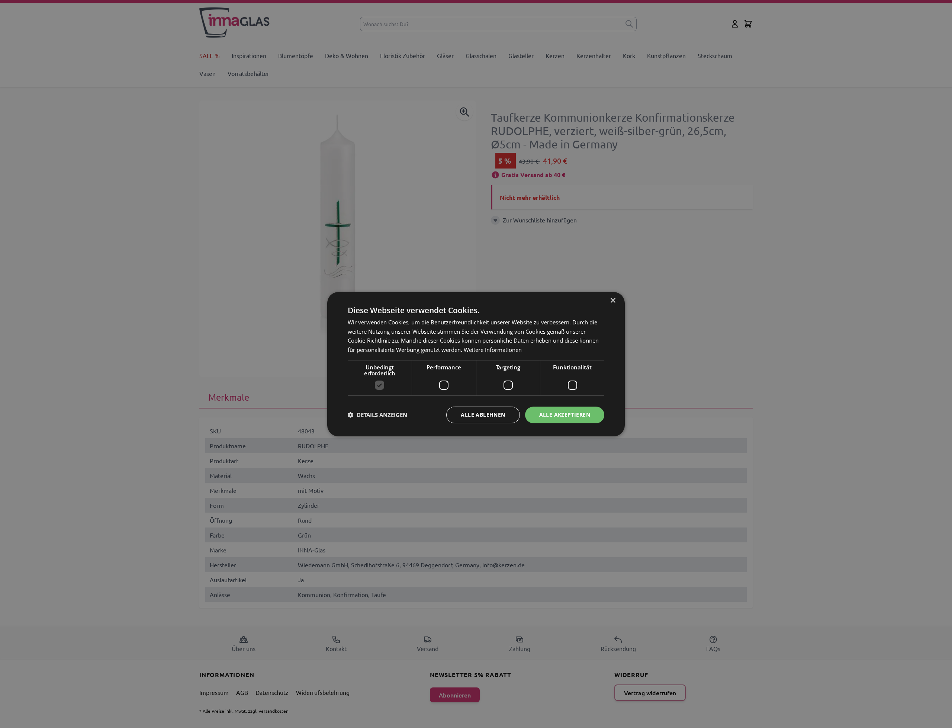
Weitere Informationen (493, 349)
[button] (377, 414)
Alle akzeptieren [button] (564, 414)
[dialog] (476, 364)
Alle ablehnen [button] (483, 414)
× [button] (612, 300)
